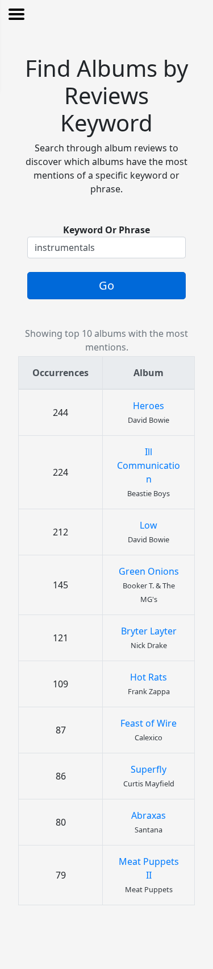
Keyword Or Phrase (106, 230)
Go (106, 285)
